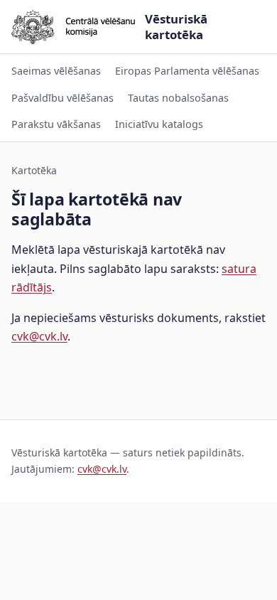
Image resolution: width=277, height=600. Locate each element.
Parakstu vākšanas (56, 124)
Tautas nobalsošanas (178, 98)
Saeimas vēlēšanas (56, 70)
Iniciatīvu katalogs (159, 124)
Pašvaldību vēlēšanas (62, 98)
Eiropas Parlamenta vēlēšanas (187, 70)
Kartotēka (34, 170)
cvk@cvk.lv (39, 336)
